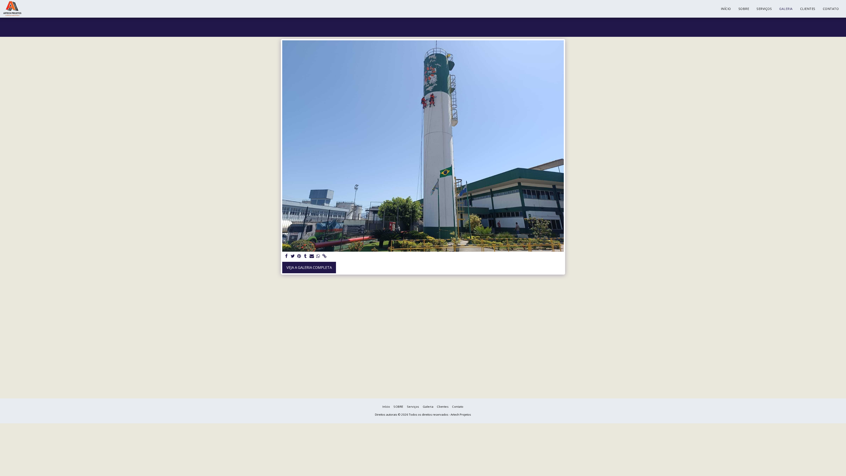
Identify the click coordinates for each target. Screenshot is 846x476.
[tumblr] (305, 256)
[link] (324, 256)
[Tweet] (292, 256)
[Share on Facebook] (286, 256)
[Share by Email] (312, 256)
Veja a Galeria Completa (309, 267)
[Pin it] (299, 256)
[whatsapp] (318, 256)
